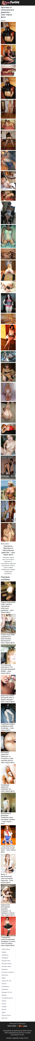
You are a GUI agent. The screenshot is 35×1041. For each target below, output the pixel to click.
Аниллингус (5, 955)
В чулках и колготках (8, 972)
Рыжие (4, 1003)
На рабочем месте (7, 998)
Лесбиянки (5, 989)
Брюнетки (5, 969)
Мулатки (4, 995)
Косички (4, 983)
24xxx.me (30, 6)
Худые (4, 1012)
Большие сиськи (6, 963)
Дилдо (4, 978)
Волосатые (5, 975)
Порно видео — (12, 1026)
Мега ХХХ (4, 1018)
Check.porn (21, 1023)
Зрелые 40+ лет (6, 980)
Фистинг (4, 1009)
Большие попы (6, 960)
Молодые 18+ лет (7, 992)
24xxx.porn (13, 1023)
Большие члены (6, 966)
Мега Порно (5, 543)
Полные (4, 1001)
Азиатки (4, 952)
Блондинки (5, 958)
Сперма (4, 1006)
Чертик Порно (6, 949)
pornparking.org (17, 1030)
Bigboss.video (21, 6)
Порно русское (6, 1015)
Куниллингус (5, 986)
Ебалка (3, 20)
